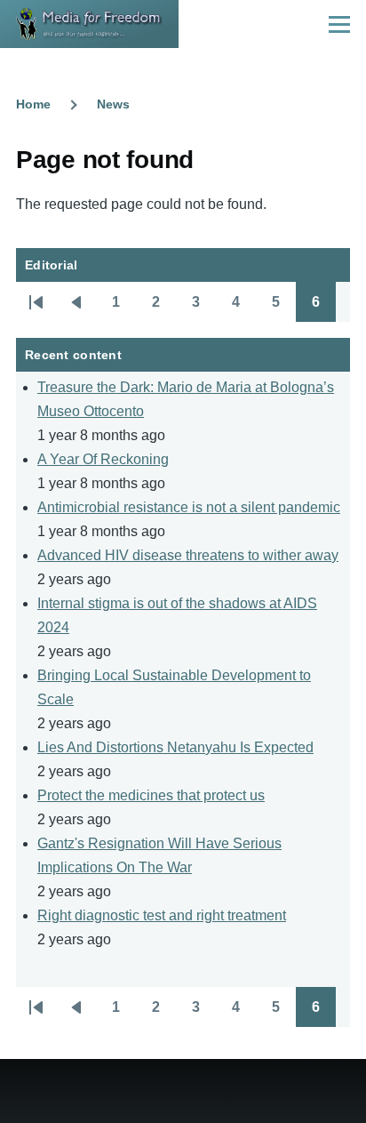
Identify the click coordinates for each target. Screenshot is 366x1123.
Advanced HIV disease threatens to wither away (187, 555)
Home (33, 104)
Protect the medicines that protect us (151, 795)
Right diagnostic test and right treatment (161, 915)
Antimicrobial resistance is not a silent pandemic (188, 507)
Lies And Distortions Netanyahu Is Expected (175, 747)
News (113, 104)
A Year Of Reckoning (103, 459)
